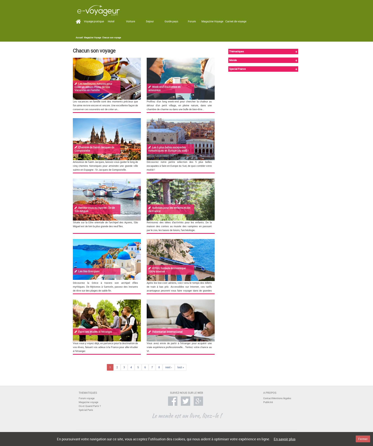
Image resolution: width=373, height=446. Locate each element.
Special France (237, 69)
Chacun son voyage (111, 37)
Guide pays (171, 21)
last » (180, 367)
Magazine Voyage (212, 21)
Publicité (268, 402)
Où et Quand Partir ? (90, 406)
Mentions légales (281, 398)
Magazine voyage (88, 402)
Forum (192, 21)
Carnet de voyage (235, 21)
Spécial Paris (86, 410)
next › (168, 367)
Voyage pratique (94, 21)
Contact (267, 398)
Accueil (79, 37)
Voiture (130, 21)
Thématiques (236, 51)
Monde (233, 60)
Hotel (111, 21)
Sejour (150, 21)
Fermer (363, 439)
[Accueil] (98, 10)
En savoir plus (284, 439)
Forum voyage (87, 398)
